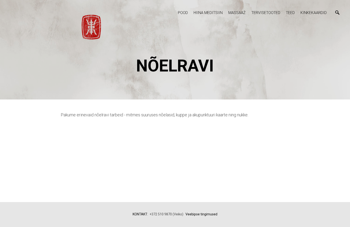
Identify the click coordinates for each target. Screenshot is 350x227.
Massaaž (237, 12)
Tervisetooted (265, 12)
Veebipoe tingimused (201, 214)
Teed (290, 12)
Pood (183, 12)
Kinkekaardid (313, 12)
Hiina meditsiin (208, 12)
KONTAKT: (140, 214)
